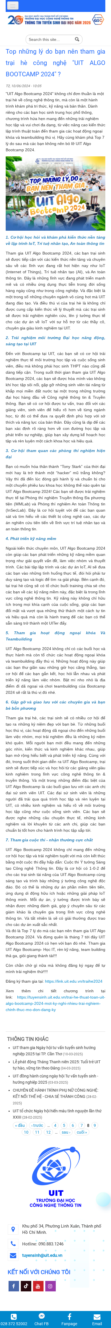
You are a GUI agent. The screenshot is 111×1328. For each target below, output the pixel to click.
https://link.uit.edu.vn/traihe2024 (73, 981)
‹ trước (37, 1125)
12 (48, 1132)
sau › (66, 1132)
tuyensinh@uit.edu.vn (42, 1255)
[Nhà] (55, 19)
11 (37, 1132)
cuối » (82, 1132)
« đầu (20, 1125)
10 (26, 1132)
